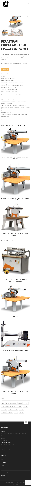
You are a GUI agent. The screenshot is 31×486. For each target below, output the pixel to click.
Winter (21, 412)
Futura (25, 406)
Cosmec (26, 403)
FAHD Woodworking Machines (9, 406)
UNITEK (16, 412)
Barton (20, 403)
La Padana (4, 409)
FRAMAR (19, 406)
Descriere (5, 69)
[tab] (5, 69)
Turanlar (10, 412)
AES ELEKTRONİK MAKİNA (11, 403)
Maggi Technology (23, 63)
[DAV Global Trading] (5, 4)
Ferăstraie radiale (10, 63)
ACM (3, 403)
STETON (21, 409)
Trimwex (4, 412)
